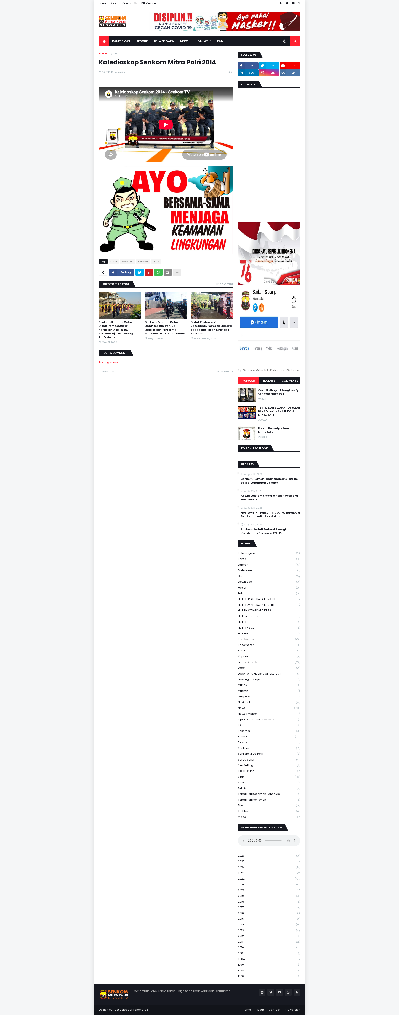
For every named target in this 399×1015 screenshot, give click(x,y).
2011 (269, 942)
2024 (269, 867)
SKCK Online (269, 771)
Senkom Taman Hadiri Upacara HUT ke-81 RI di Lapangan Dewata (270, 481)
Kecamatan (269, 645)
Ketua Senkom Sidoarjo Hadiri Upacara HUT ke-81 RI (269, 497)
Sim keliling (269, 765)
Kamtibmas (269, 639)
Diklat (117, 53)
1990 (269, 965)
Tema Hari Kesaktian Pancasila (269, 794)
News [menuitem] (184, 41)
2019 (269, 896)
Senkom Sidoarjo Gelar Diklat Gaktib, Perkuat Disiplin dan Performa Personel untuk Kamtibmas (165, 327)
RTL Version (148, 3)
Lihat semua (224, 284)
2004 (269, 959)
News (269, 708)
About (114, 3)
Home (103, 3)
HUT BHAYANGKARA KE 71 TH (269, 605)
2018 (269, 902)
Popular (248, 381)
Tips (269, 805)
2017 (269, 907)
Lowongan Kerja (269, 679)
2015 (269, 919)
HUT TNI (269, 633)
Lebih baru (108, 372)
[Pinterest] (149, 272)
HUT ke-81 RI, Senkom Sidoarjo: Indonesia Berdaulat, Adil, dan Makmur (270, 514)
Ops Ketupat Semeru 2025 (269, 719)
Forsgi (269, 588)
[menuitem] (104, 41)
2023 (269, 873)
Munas (269, 685)
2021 (269, 884)
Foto (269, 593)
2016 (269, 913)
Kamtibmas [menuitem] (121, 41)
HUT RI (269, 622)
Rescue (269, 737)
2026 (269, 856)
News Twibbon (269, 714)
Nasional (143, 261)
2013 (269, 930)
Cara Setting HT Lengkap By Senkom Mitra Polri (278, 392)
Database (269, 570)
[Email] (168, 272)
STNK (269, 782)
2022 (269, 879)
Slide (269, 777)
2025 (269, 861)
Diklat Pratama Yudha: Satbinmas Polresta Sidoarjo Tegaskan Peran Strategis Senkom (212, 327)
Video (156, 261)
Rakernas (269, 731)
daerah (269, 565)
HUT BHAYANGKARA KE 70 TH (269, 599)
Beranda (105, 53)
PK (269, 725)
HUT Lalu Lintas (269, 616)
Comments (290, 381)
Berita (269, 559)
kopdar (269, 656)
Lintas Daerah (269, 662)
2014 (269, 925)
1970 (269, 976)
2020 (269, 890)
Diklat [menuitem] (203, 41)
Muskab (269, 691)
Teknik (269, 788)
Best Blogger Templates (131, 1010)
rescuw (269, 742)
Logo (269, 668)
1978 (269, 970)
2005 (269, 953)
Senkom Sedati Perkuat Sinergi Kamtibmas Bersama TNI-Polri (263, 531)
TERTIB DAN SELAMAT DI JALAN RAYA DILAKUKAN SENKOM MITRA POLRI (279, 411)
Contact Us (130, 3)
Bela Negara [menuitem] (164, 41)
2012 (269, 936)
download (127, 261)
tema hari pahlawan (269, 800)
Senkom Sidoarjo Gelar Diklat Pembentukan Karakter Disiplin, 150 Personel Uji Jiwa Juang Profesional (116, 329)
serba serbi (269, 760)
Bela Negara (269, 553)
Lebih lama (223, 372)
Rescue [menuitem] (142, 41)
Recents (269, 381)
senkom (269, 748)
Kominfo (269, 650)
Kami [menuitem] (220, 41)
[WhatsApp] (158, 272)
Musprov (269, 696)
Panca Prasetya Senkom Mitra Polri (276, 430)
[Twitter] (139, 272)
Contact (274, 1010)
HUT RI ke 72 (269, 628)
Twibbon (269, 811)
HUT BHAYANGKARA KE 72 (269, 610)
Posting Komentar (111, 362)
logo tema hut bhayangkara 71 (269, 674)
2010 (269, 947)
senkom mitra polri (269, 754)
